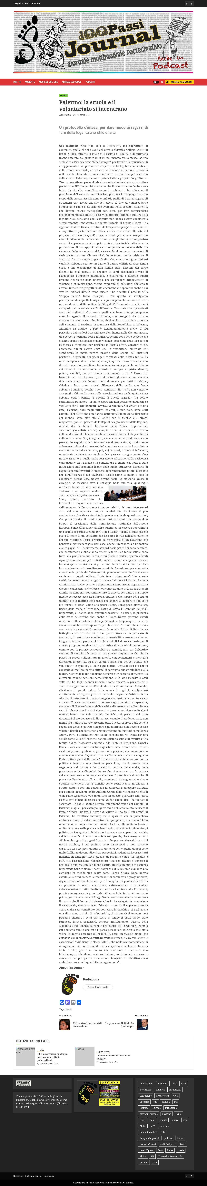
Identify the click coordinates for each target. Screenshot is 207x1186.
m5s (185, 1120)
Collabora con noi (33, 1176)
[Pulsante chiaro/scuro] (156, 82)
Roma (170, 1150)
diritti (17, 82)
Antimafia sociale (71, 82)
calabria (160, 1089)
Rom (160, 1150)
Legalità (63, 95)
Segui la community (181, 82)
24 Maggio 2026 (106, 1062)
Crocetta (144, 1101)
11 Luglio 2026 (46, 1064)
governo (166, 1113)
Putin (180, 1138)
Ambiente (30, 82)
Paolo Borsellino (148, 1132)
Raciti (68, 1009)
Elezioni (144, 1107)
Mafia (143, 1126)
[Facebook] (187, 3)
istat (142, 1120)
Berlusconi (145, 1089)
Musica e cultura (48, 82)
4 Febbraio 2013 (82, 115)
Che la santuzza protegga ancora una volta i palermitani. (52, 1057)
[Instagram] (191, 3)
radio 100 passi (148, 1144)
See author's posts (97, 987)
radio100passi (167, 1144)
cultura (166, 1101)
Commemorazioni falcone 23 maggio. (113, 1057)
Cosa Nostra (162, 1095)
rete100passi (146, 1150)
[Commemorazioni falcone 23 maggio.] (84, 1056)
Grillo (178, 1113)
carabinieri (175, 1089)
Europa (157, 1107)
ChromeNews (113, 1182)
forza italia (171, 1107)
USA (155, 1162)
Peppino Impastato (150, 1138)
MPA (152, 1126)
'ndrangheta (146, 1083)
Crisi (175, 1095)
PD (163, 1132)
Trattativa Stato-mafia (170, 1156)
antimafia (163, 1083)
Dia (176, 1101)
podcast (90, 82)
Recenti (107, 1052)
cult (155, 1101)
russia (180, 1150)
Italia (151, 1120)
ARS (174, 1083)
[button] (162, 82)
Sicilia (143, 1156)
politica (168, 1138)
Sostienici (49, 1176)
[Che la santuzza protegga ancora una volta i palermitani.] (25, 1056)
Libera (175, 1120)
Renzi (182, 1144)
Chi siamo (18, 1176)
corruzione (146, 1095)
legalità (163, 1120)
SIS (152, 1156)
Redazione (66, 115)
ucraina (144, 1162)
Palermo (164, 1126)
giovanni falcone (149, 1113)
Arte (183, 1083)
